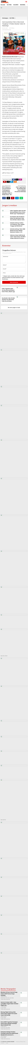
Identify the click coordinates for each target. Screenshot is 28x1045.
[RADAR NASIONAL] (5, 1)
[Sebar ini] (4, 198)
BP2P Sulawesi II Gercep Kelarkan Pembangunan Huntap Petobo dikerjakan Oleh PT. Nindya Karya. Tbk (7, 190)
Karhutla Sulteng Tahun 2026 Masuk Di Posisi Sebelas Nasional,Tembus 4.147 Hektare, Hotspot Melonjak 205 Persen (17, 232)
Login (7, 1043)
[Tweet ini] (8, 198)
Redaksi (2, 1043)
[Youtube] (4, 182)
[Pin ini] (12, 198)
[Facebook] (13, 179)
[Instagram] (20, 179)
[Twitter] (17, 179)
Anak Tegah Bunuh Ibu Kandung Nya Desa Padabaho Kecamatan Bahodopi (20, 188)
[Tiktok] (8, 182)
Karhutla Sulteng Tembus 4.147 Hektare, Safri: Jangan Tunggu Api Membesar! (17, 224)
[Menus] (26, 1)
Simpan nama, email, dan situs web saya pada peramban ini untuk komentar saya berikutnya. (13, 277)
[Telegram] (11, 182)
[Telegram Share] (17, 198)
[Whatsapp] (21, 198)
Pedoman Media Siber (20, 1041)
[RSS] (15, 182)
